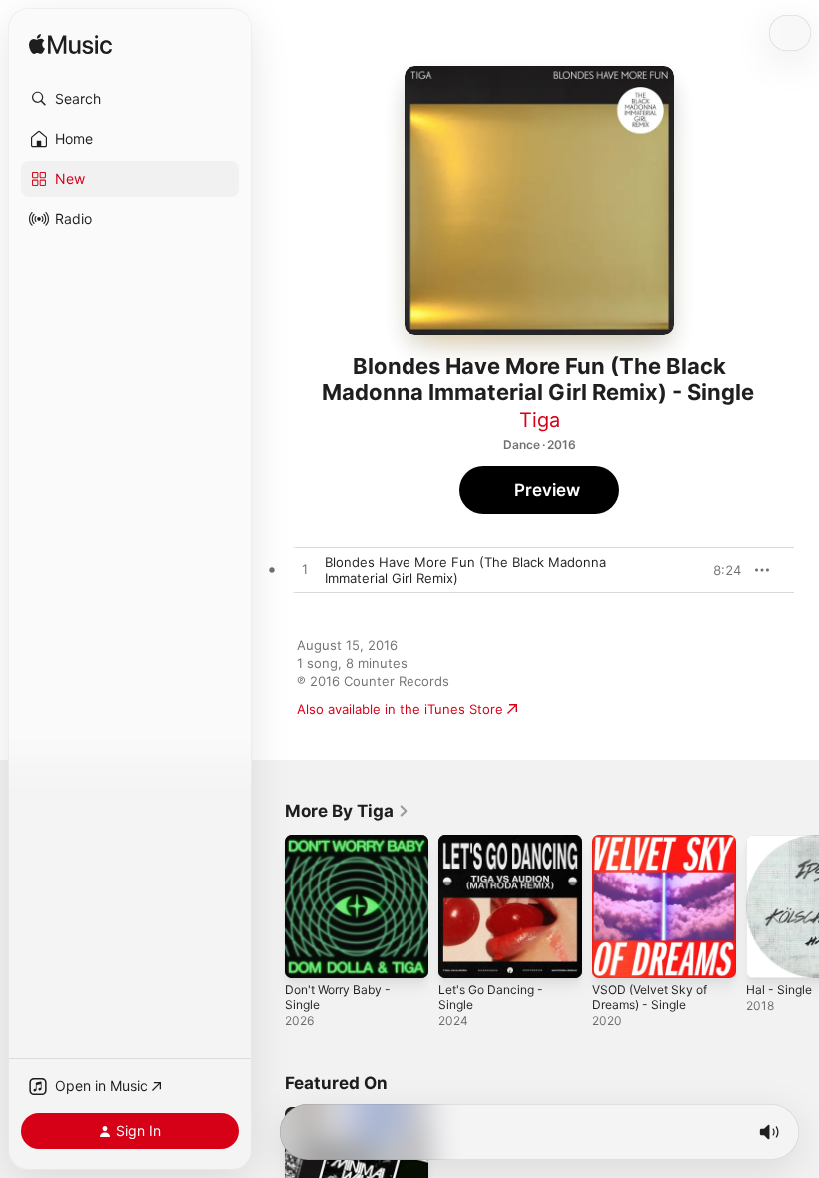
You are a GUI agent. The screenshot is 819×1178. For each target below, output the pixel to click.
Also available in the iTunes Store (400, 709)
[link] (347, 811)
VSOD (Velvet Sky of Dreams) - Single (649, 997)
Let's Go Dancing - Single (490, 997)
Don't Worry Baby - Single (338, 997)
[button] (130, 99)
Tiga (539, 420)
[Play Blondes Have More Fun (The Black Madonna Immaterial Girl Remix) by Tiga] (305, 570)
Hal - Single (779, 989)
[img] (70, 45)
